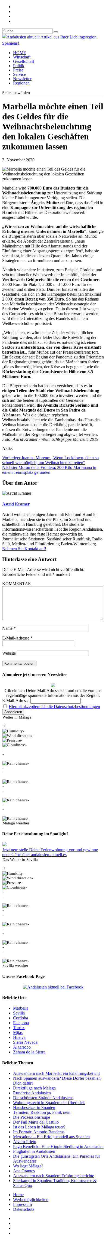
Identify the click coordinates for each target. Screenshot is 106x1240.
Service (19, 74)
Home (18, 1194)
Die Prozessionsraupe (31, 1117)
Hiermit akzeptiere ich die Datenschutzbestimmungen (54, 706)
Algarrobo (22, 1047)
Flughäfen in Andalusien (34, 1151)
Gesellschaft (23, 61)
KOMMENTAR (16, 583)
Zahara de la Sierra (29, 1052)
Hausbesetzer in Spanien (34, 1107)
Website (9, 653)
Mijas (18, 1032)
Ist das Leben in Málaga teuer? (39, 1127)
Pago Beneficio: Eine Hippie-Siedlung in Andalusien (58, 1146)
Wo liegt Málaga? (28, 1166)
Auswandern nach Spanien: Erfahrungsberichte (53, 1175)
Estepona (21, 1022)
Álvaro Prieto (24, 1141)
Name (9, 628)
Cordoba (20, 1018)
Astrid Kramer (16, 504)
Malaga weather (15, 823)
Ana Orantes (24, 1171)
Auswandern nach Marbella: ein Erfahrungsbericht (56, 1073)
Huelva (19, 1037)
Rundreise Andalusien (32, 1093)
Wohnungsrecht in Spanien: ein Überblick (49, 1102)
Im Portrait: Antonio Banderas (38, 1132)
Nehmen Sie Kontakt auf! (24, 548)
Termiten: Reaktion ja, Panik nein (41, 1112)
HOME (19, 52)
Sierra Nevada (25, 1042)
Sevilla (19, 1013)
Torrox (19, 1027)
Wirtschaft (21, 57)
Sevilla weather (15, 965)
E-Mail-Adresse (17, 638)
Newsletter (22, 78)
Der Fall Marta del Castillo (36, 1122)
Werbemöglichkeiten (30, 1199)
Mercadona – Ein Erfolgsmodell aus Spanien (51, 1136)
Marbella (20, 1008)
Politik (18, 65)
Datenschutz (23, 1209)
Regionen (21, 83)
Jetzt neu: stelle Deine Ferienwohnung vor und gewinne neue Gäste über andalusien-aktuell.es (50, 852)
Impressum (22, 1204)
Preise (18, 70)
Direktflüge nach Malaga (34, 1088)
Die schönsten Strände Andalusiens (43, 1097)
